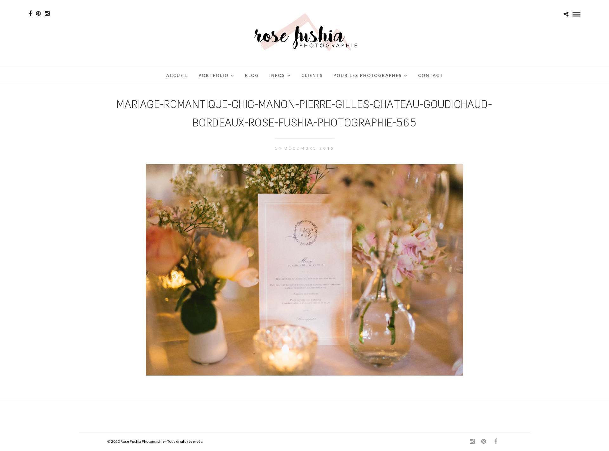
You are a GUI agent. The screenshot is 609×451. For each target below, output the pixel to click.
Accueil (177, 75)
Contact (430, 75)
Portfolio (214, 75)
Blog (252, 75)
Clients (312, 75)
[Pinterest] (38, 13)
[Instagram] (47, 13)
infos (277, 75)
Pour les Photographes (367, 75)
